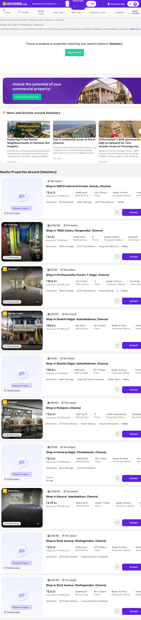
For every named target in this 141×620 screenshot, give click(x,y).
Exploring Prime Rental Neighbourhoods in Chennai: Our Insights (28, 143)
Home (3, 20)
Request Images (20, 208)
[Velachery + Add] (67, 4)
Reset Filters (74, 52)
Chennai (12, 20)
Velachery (23, 20)
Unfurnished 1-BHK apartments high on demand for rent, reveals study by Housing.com (120, 143)
